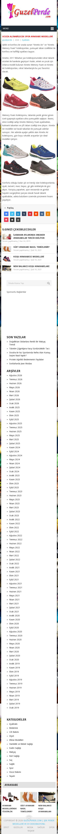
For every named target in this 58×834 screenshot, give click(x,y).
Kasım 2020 (14, 619)
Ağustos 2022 (15, 535)
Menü (6, 28)
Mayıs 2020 (14, 643)
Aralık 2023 (14, 475)
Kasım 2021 (14, 571)
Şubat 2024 (14, 467)
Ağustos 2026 (15, 375)
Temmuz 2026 (15, 379)
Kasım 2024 (14, 447)
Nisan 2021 (14, 599)
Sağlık (12, 764)
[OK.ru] (48, 213)
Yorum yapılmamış (10, 241)
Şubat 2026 (14, 399)
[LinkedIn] (18, 213)
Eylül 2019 (14, 675)
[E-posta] (12, 219)
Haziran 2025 (15, 431)
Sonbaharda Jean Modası (20, 363)
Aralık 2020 (14, 615)
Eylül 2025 (14, 419)
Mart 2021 (14, 603)
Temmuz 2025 (15, 427)
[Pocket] (6, 219)
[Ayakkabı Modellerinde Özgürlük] (10, 797)
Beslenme (13, 728)
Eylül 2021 (14, 579)
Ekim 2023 (14, 483)
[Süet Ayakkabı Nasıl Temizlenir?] (28, 797)
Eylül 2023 (14, 487)
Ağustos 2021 (15, 583)
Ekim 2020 (14, 623)
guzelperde (7, 40)
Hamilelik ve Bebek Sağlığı (21, 744)
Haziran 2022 (15, 543)
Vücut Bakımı (15, 772)
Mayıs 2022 (14, 547)
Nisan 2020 (14, 647)
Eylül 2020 (14, 627)
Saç (10, 760)
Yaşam (12, 776)
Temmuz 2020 (15, 635)
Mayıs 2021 (14, 595)
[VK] (42, 213)
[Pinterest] (30, 213)
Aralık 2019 (14, 663)
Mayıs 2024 (14, 459)
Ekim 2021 (14, 575)
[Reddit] (36, 213)
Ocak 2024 (14, 471)
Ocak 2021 (14, 611)
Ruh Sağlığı (14, 756)
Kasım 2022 (14, 523)
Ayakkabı (25, 40)
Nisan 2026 (14, 391)
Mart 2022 (14, 555)
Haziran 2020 (15, 639)
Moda (30, 827)
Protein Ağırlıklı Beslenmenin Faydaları (26, 359)
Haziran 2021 (15, 591)
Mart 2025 (14, 439)
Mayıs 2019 (14, 691)
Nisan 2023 (14, 503)
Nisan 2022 (14, 551)
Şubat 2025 (14, 443)
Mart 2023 (14, 507)
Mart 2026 (14, 395)
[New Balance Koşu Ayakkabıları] (46, 797)
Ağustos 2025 (15, 423)
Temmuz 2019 (15, 683)
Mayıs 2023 (14, 499)
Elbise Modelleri (16, 740)
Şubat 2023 (14, 511)
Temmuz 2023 (15, 491)
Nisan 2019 (14, 695)
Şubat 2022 (14, 559)
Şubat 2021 (14, 607)
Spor (11, 768)
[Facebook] (6, 213)
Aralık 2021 (14, 567)
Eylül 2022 (14, 531)
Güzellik (18, 827)
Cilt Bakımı (14, 732)
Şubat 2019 (14, 703)
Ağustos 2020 (15, 631)
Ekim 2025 (14, 415)
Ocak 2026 (14, 403)
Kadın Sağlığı (15, 748)
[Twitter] (12, 213)
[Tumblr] (24, 213)
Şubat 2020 (14, 655)
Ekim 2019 (14, 671)
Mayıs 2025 (14, 435)
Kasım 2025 (14, 411)
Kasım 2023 (14, 479)
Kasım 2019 (14, 667)
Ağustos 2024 (15, 455)
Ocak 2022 (14, 563)
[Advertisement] (29, 311)
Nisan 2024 (14, 463)
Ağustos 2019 (15, 679)
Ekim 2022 (14, 527)
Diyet (11, 736)
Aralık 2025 (14, 407)
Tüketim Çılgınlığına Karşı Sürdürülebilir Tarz (29, 348)
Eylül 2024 (14, 451)
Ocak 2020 (14, 659)
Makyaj (12, 752)
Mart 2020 (14, 651)
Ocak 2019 (14, 707)
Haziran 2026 (15, 383)
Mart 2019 (14, 699)
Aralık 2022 (14, 519)
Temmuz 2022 (15, 539)
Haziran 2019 (15, 687)
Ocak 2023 (14, 515)
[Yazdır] (18, 219)
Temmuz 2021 (15, 587)
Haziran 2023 (15, 495)
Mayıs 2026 (14, 387)
